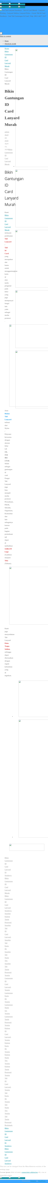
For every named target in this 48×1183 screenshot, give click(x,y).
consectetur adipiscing (30, 1172)
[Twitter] (21, 4)
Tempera (33, 1181)
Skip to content (5, 1)
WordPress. (42, 1181)
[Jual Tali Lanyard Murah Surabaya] (13, 4)
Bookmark (8, 1125)
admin (7, 132)
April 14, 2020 (6, 138)
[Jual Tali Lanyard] (4, 4)
